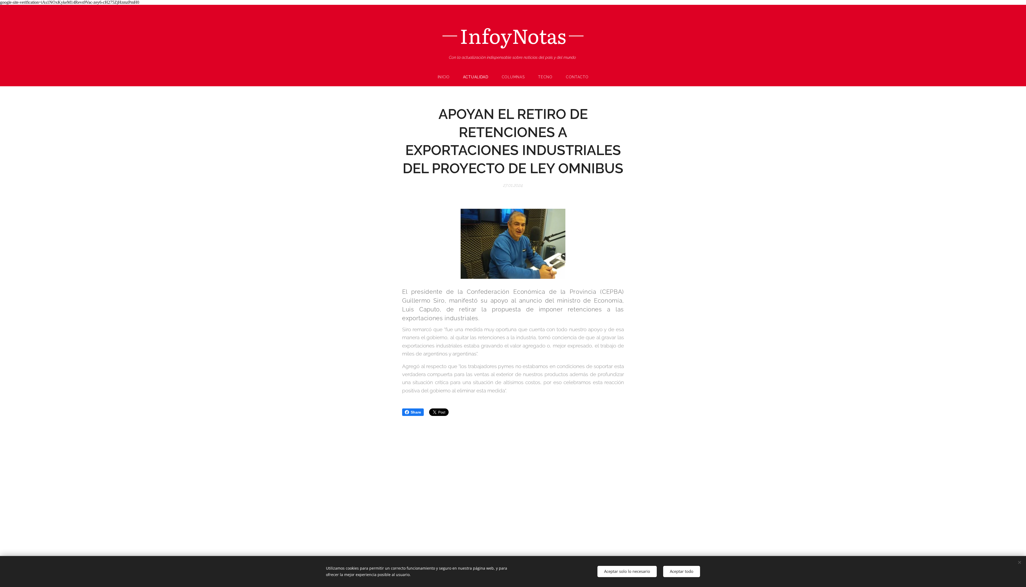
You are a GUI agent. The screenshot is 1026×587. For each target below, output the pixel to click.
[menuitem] (447, 77)
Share (416, 412)
